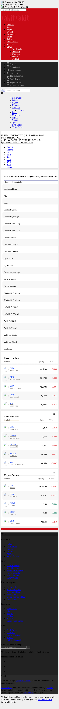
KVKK (10, 618)
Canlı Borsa (14, 79)
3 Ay (9, 154)
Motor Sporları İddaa (16, 597)
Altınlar (10, 554)
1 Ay (9, 152)
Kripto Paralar (13, 556)
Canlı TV (13, 73)
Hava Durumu (16, 76)
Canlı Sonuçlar (13, 565)
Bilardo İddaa (12, 594)
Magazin (10, 44)
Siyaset (10, 32)
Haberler (10, 544)
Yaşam (9, 29)
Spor (9, 27)
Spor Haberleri (13, 568)
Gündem (10, 24)
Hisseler (10, 549)
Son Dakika (17, 49)
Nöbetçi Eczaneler (15, 640)
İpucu (14, 112)
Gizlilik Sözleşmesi (15, 621)
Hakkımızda (12, 608)
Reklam (10, 616)
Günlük (10, 147)
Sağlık (9, 39)
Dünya (15, 56)
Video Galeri (15, 70)
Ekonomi (11, 34)
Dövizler (10, 551)
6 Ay (9, 157)
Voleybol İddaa (13, 592)
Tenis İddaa (12, 599)
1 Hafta (10, 150)
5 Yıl (9, 164)
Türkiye (15, 59)
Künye (9, 611)
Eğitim (9, 37)
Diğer (9, 46)
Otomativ (16, 54)
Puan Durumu (13, 575)
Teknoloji (16, 51)
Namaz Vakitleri (16, 86)
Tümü (9, 167)
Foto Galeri (14, 67)
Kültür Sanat (12, 41)
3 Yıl (9, 162)
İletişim (10, 613)
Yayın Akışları (15, 82)
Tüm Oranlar (12, 578)
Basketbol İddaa (14, 589)
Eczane (10, 637)
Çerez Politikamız (23, 680)
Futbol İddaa (12, 587)
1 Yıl (9, 159)
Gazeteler (13, 64)
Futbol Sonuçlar (13, 573)
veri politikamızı (45, 699)
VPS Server (28, 692)
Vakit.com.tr (6, 687)
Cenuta (50, 687)
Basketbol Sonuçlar (15, 570)
